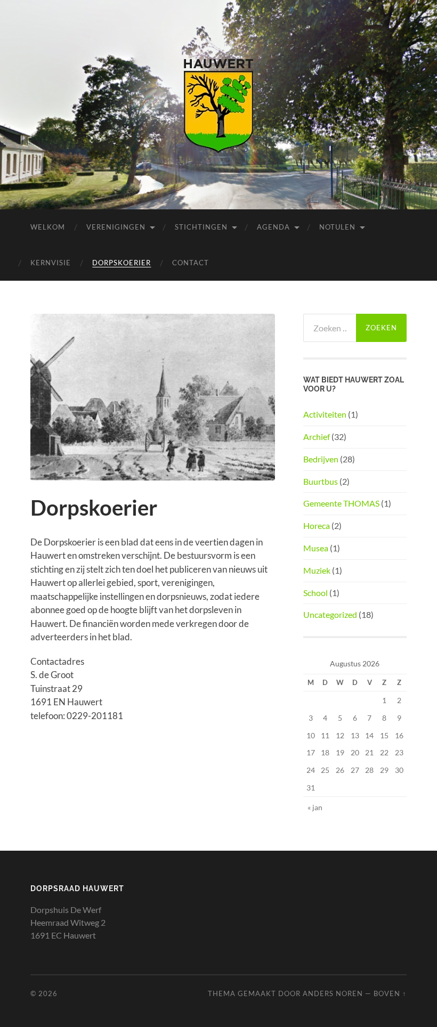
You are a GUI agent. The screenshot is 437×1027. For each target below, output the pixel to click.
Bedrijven (320, 459)
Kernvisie (50, 262)
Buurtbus (320, 481)
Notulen (337, 227)
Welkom (47, 227)
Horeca (316, 525)
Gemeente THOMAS (341, 503)
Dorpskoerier (121, 262)
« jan (314, 807)
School (315, 593)
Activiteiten (324, 414)
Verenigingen (115, 227)
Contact (190, 262)
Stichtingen (201, 227)
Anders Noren (333, 993)
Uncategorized (330, 614)
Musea (315, 548)
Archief (316, 436)
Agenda (273, 227)
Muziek (316, 570)
